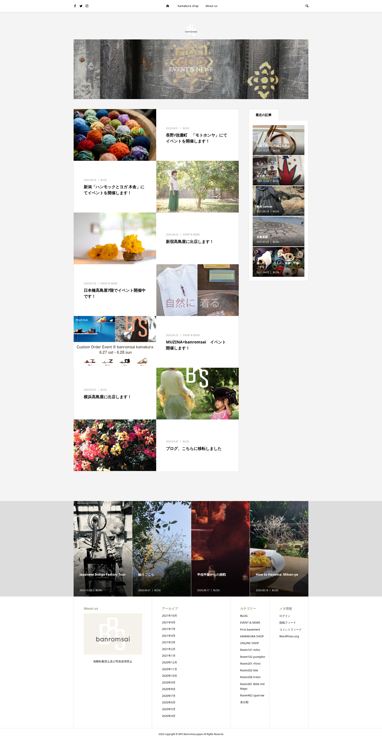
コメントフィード (290, 629)
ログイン (284, 616)
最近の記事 (264, 115)
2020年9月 (168, 682)
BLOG (244, 616)
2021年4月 (168, 636)
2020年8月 (168, 689)
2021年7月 (168, 629)
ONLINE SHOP (249, 643)
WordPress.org (289, 636)
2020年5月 (168, 709)
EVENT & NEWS (250, 622)
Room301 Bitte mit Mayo (252, 686)
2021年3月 (168, 642)
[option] (103, 549)
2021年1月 (168, 655)
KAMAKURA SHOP (252, 636)
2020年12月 (169, 662)
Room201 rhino (250, 663)
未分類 (244, 702)
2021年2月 (168, 649)
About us (211, 6)
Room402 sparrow (252, 695)
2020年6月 (168, 702)
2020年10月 (169, 676)
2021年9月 (168, 622)
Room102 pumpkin (252, 657)
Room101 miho (250, 650)
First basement (250, 629)
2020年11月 (169, 669)
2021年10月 (169, 615)
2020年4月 (168, 716)
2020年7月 (168, 696)
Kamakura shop (188, 6)
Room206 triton (250, 677)
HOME (168, 6)
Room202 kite (249, 670)
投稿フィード (287, 622)
